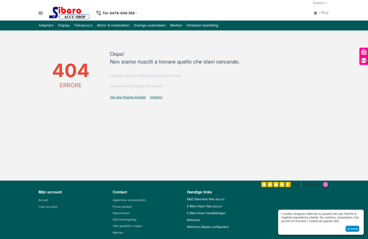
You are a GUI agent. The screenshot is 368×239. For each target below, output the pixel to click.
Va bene (352, 228)
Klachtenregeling (124, 219)
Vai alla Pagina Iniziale (128, 97)
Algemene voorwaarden (129, 200)
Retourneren (121, 213)
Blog (324, 12)
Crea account (48, 206)
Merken (118, 232)
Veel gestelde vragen (127, 226)
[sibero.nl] (69, 13)
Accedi (43, 200)
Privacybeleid (122, 206)
